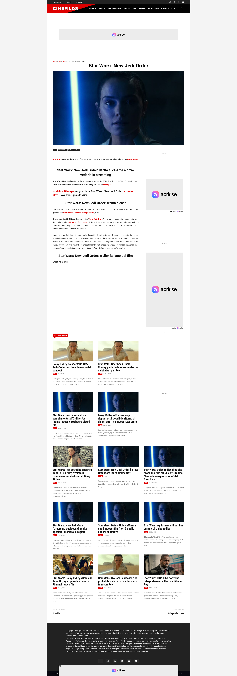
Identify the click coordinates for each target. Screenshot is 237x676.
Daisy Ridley (132, 159)
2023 (100, 535)
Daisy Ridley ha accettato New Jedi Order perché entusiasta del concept (72, 367)
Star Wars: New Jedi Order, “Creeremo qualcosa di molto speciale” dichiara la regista (70, 529)
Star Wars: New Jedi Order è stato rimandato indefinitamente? (118, 471)
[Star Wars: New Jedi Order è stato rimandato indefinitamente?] (118, 456)
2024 (54, 374)
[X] (178, 2)
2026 (64, 61)
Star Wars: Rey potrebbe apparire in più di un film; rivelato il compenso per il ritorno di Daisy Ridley (72, 474)
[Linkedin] (115, 661)
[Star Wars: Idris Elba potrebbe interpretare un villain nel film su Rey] (164, 564)
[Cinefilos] (67, 9)
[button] (181, 8)
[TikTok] (174, 2)
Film (59, 61)
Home (55, 61)
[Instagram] (170, 2)
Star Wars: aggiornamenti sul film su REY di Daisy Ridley (164, 527)
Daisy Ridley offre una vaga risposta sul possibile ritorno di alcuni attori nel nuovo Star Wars (117, 418)
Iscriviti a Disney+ (63, 191)
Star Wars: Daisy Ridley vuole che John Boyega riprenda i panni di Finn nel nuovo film (72, 581)
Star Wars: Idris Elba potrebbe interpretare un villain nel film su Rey (163, 581)
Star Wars (57, 159)
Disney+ (77, 149)
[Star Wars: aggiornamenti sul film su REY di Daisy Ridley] (164, 512)
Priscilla (56, 613)
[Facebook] (165, 2)
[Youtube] (183, 2)
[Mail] (122, 661)
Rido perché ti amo (176, 613)
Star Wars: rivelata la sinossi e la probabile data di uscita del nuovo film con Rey (118, 581)
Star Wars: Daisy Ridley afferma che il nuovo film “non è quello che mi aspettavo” (117, 529)
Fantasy (70, 149)
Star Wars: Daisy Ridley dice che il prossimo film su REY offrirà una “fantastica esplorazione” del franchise (164, 474)
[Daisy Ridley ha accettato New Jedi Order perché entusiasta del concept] (73, 351)
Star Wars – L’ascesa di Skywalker (78, 212)
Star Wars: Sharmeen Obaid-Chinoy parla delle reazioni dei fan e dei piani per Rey (118, 367)
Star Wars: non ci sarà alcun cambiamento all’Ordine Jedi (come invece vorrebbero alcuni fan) (71, 420)
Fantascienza (62, 149)
